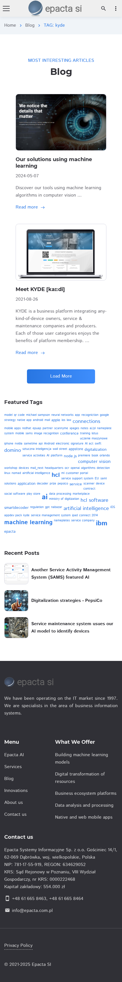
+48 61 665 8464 (66, 898)
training (85, 433)
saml (103, 478)
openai (75, 468)
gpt (47, 507)
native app (24, 420)
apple (55, 420)
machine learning (28, 522)
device (100, 483)
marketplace (81, 494)
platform (56, 455)
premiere (84, 455)
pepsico (63, 483)
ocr (67, 468)
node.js (70, 456)
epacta (10, 531)
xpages (74, 428)
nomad (16, 473)
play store (33, 494)
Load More (61, 376)
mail (47, 420)
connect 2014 (88, 515)
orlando (105, 455)
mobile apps (12, 428)
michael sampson (38, 415)
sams (29, 433)
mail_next (36, 468)
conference (69, 433)
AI (48, 455)
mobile (19, 433)
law (69, 420)
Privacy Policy (18, 945)
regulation (37, 507)
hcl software (94, 500)
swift (98, 443)
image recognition (46, 433)
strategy (10, 420)
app (77, 415)
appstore (76, 449)
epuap (37, 428)
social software (14, 494)
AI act (89, 443)
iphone (8, 443)
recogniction (89, 415)
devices (24, 468)
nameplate (104, 428)
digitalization (96, 449)
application (26, 483)
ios (63, 420)
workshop (10, 468)
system (9, 433)
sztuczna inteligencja (36, 449)
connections (86, 421)
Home (10, 25)
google (104, 415)
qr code (19, 415)
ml (62, 473)
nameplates (62, 520)
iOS (112, 507)
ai (45, 497)
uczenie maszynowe (94, 438)
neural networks (62, 415)
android (38, 420)
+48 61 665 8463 (29, 898)
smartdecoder (16, 508)
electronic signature (69, 443)
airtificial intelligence (36, 473)
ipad (75, 515)
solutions (10, 483)
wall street (60, 449)
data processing (60, 494)
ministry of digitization (64, 499)
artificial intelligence (86, 508)
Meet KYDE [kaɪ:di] (40, 289)
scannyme (61, 428)
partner (48, 428)
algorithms (88, 468)
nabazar (56, 507)
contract (89, 488)
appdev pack (13, 515)
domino (12, 450)
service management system (51, 515)
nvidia (18, 443)
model (8, 415)
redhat (26, 428)
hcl (56, 475)
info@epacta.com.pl (32, 910)
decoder (42, 483)
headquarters (54, 468)
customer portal (77, 473)
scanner (88, 483)
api (41, 443)
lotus (95, 433)
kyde (26, 515)
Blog (30, 25)
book (95, 455)
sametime (30, 443)
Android (49, 443)
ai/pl (93, 428)
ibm (102, 523)
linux (7, 473)
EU (97, 478)
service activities (33, 455)
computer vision (94, 461)
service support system (77, 478)
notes (84, 428)
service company (82, 520)
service (76, 484)
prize (53, 483)
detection (103, 468)
